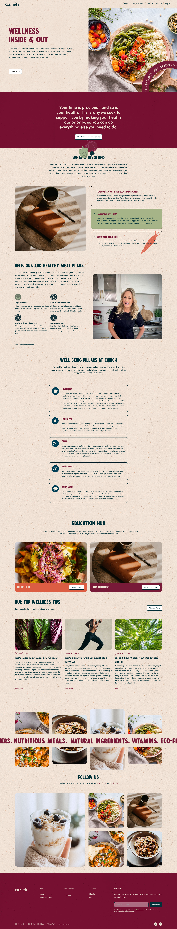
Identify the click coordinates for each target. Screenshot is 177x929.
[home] (12, 4)
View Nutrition (76, 587)
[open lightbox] (50, 830)
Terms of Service (64, 924)
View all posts (154, 608)
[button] (137, 4)
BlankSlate (40, 924)
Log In (167, 4)
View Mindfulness (151, 587)
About (126, 4)
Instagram (101, 783)
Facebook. (114, 783)
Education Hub (137, 4)
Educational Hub (46, 897)
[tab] (126, 196)
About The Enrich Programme (88, 137)
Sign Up (159, 4)
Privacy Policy (51, 924)
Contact (150, 4)
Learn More (15, 71)
